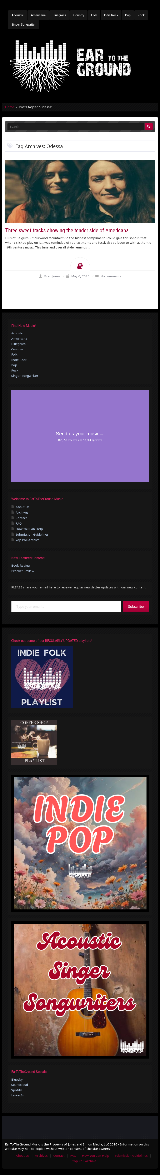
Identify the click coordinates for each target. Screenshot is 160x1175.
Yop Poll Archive (28, 540)
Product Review (22, 571)
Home (9, 107)
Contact (21, 518)
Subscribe (136, 606)
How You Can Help (29, 529)
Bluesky (17, 1079)
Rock (141, 15)
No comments (110, 276)
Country (78, 15)
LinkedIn (17, 1095)
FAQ (19, 523)
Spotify (16, 1090)
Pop (128, 15)
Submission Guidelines (32, 534)
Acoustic (17, 15)
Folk (94, 15)
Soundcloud (19, 1084)
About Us (22, 507)
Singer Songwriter (23, 24)
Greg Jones (52, 276)
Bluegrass (59, 15)
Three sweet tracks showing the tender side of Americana (67, 230)
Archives (22, 512)
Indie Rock (111, 15)
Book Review (20, 565)
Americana (38, 15)
